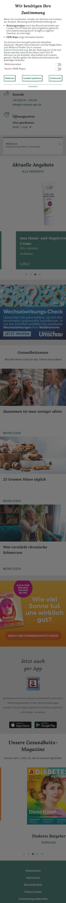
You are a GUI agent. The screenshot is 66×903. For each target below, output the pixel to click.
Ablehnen (9, 78)
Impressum (33, 86)
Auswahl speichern (32, 78)
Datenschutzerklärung (16, 50)
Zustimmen (55, 78)
